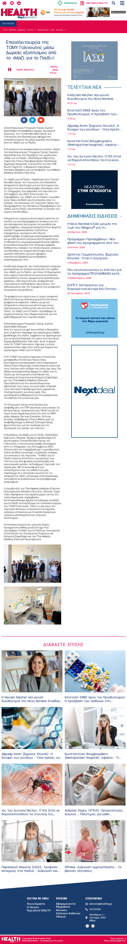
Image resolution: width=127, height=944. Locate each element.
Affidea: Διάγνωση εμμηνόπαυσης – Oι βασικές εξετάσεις (93, 869)
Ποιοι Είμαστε (36, 903)
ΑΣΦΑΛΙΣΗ (22, 30)
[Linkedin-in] (19, 3)
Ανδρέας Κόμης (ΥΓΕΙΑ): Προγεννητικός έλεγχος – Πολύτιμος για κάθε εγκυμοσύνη (94, 814)
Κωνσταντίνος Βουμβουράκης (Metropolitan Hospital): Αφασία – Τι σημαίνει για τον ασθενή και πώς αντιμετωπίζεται (94, 146)
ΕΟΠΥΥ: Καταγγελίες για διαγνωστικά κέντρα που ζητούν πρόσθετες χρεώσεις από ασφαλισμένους (91, 290)
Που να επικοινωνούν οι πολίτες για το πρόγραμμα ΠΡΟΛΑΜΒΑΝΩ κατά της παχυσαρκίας (94, 273)
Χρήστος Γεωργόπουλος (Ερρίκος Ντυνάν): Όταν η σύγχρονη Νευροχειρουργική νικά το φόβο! (93, 258)
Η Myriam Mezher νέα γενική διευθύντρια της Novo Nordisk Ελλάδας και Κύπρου (90, 98)
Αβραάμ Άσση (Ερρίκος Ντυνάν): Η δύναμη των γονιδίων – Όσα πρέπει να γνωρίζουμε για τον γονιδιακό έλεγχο (94, 131)
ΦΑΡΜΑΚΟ (12, 30)
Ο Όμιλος (33, 907)
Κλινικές (61, 910)
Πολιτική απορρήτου (114, 940)
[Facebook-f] (12, 3)
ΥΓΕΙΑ (5, 30)
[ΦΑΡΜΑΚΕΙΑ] (60, 3)
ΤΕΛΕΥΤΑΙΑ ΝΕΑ (84, 87)
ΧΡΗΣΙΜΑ (59, 30)
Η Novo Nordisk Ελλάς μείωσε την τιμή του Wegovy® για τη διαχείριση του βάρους (92, 227)
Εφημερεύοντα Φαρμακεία (65, 905)
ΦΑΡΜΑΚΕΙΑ (70, 3)
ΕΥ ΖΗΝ (30, 30)
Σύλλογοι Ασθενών (68, 913)
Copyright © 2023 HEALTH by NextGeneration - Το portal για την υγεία (42, 939)
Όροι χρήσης (117, 938)
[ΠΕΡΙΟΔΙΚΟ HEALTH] (82, 3)
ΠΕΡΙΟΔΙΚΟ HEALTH (96, 3)
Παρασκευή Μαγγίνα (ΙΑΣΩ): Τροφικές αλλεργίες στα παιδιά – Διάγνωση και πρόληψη (30, 871)
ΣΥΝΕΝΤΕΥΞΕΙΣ (43, 30)
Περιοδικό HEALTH (38, 910)
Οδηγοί (61, 916)
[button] (113, 3)
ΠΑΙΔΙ (52, 30)
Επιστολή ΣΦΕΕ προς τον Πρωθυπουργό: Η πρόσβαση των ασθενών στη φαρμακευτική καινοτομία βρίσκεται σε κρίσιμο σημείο (95, 702)
